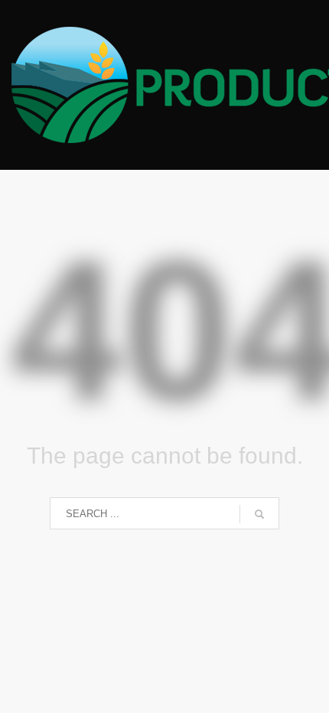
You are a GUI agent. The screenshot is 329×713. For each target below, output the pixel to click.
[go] (259, 514)
